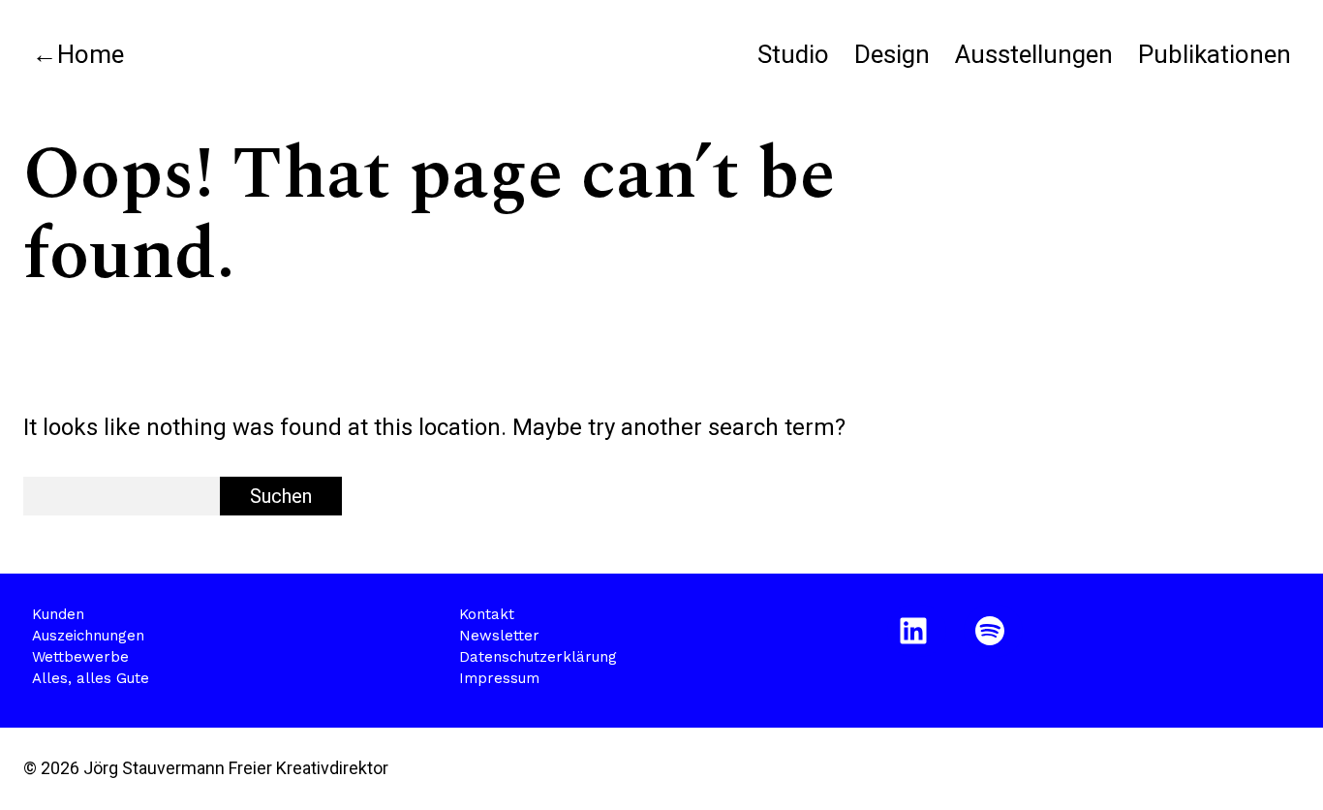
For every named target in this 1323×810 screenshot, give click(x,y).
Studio (793, 54)
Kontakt (486, 614)
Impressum (499, 678)
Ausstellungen (1034, 54)
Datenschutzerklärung (538, 657)
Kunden (58, 614)
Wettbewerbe (80, 657)
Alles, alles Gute (90, 678)
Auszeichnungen (88, 635)
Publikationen (1214, 54)
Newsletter (499, 635)
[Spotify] (993, 631)
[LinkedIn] (916, 631)
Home (90, 54)
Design (892, 54)
